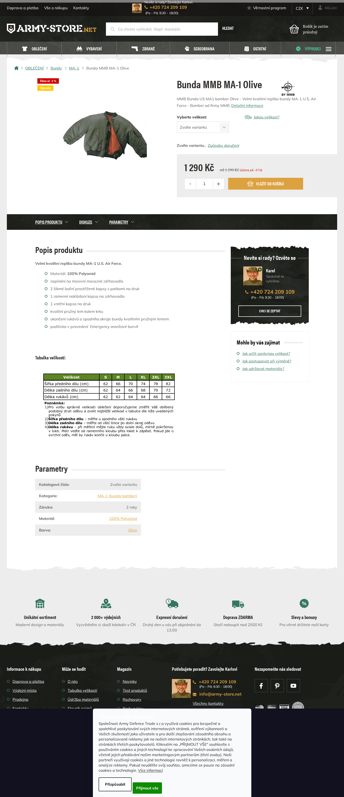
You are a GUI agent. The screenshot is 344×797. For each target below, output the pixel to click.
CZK (300, 8)
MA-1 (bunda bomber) (117, 495)
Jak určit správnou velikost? (266, 353)
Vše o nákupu (56, 7)
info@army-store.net (220, 694)
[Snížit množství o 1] (190, 184)
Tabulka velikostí (82, 690)
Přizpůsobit (115, 784)
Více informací (150, 770)
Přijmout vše (147, 788)
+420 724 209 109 (272, 291)
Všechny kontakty (208, 703)
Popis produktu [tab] (48, 222)
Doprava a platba (23, 7)
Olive (132, 530)
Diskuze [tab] (85, 222)
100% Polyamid (123, 518)
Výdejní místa (25, 690)
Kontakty (81, 7)
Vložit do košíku (270, 184)
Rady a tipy (133, 708)
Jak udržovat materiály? (263, 368)
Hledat (228, 28)
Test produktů (135, 690)
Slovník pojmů (80, 708)
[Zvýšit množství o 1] (218, 184)
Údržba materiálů (83, 699)
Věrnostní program (269, 7)
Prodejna (20, 699)
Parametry (118, 222)
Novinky (130, 681)
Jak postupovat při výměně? (266, 361)
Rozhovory (132, 699)
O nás (73, 681)
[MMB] (288, 88)
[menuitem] (34, 49)
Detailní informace (247, 105)
